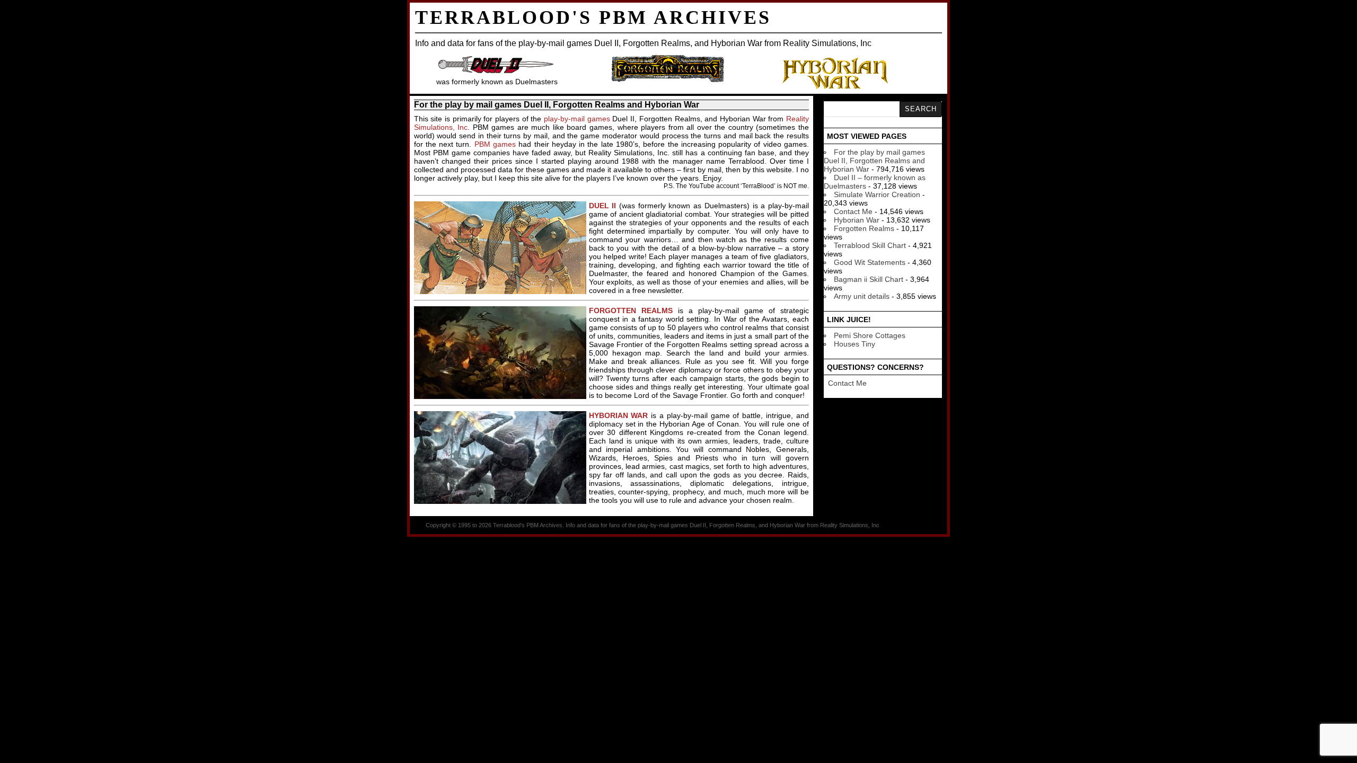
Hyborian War (856, 220)
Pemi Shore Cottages (869, 335)
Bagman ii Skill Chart (868, 279)
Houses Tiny (854, 344)
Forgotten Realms (864, 228)
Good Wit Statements (869, 262)
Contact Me (853, 211)
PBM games (495, 144)
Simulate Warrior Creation (877, 194)
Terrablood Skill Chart (870, 245)
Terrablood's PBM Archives (593, 17)
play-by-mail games (577, 118)
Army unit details (861, 296)
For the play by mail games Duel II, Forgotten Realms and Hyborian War (874, 160)
